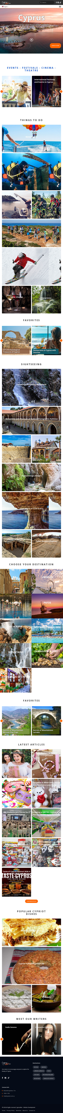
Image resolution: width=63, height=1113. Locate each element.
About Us (25, 1110)
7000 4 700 (7, 1093)
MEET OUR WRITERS (31, 1018)
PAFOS (48, 1071)
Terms (3, 1110)
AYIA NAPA (36, 1074)
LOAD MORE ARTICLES (31, 901)
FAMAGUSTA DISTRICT (49, 1078)
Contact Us (32, 1110)
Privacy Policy (11, 1110)
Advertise (18, 1110)
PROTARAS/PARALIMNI (48, 1074)
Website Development (29, 1107)
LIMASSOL (44, 1067)
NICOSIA (36, 1067)
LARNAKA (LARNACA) (39, 1071)
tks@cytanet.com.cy (9, 1096)
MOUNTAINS (37, 1078)
